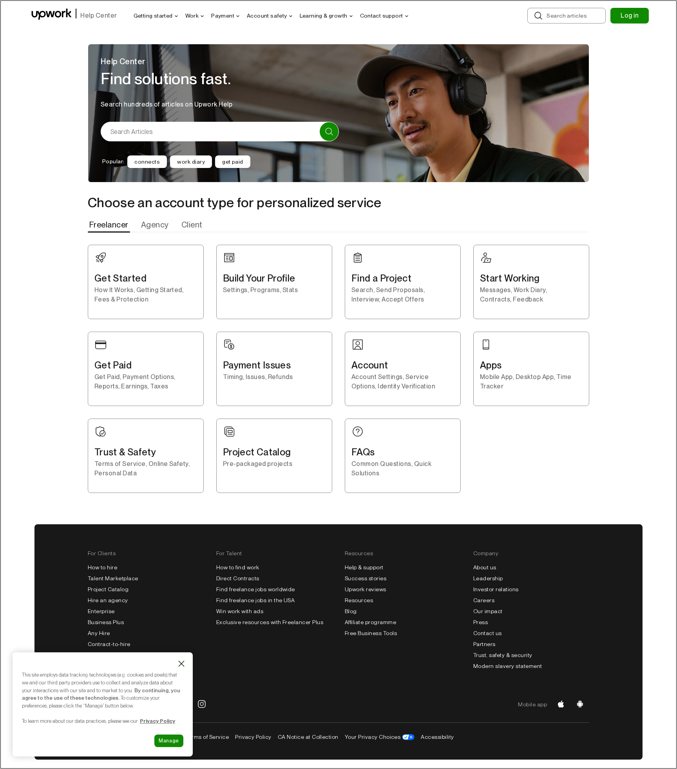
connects (147, 162)
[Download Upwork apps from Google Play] (580, 704)
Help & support (364, 567)
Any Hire (99, 633)
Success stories (365, 578)
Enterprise (101, 611)
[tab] (110, 225)
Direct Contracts (237, 578)
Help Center (98, 15)
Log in (630, 15)
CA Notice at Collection (308, 737)
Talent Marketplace (113, 578)
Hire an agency (108, 600)
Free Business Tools (371, 633)
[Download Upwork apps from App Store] (561, 704)
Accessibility (437, 737)
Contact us (487, 633)
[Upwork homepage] (51, 15)
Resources (359, 600)
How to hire (102, 567)
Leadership (488, 578)
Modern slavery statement (507, 666)
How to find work (237, 567)
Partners (484, 644)
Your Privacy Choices (373, 737)
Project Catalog (108, 589)
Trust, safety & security (502, 655)
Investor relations (496, 589)
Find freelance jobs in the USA (255, 600)
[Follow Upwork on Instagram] (202, 704)
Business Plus (106, 622)
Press (480, 622)
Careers (483, 600)
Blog (351, 611)
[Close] (181, 664)
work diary (191, 162)
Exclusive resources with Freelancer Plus (269, 622)
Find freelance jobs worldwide (255, 589)
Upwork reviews (365, 589)
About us (484, 567)
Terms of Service (207, 737)
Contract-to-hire (109, 644)
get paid (232, 162)
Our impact (488, 611)
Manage (169, 741)
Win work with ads (239, 611)
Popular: (113, 161)
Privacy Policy (253, 737)
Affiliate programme (370, 622)
